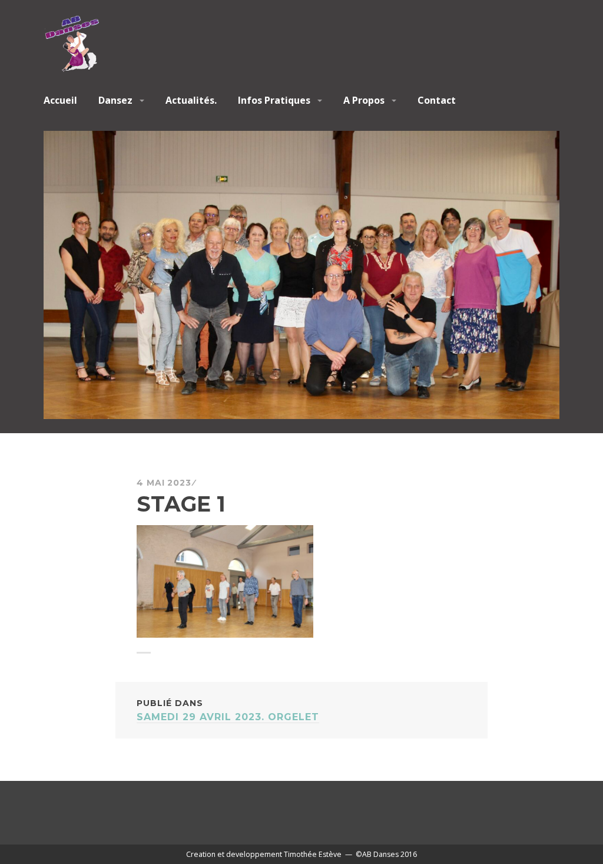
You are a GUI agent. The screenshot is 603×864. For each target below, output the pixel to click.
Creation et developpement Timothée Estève (264, 854)
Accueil (60, 100)
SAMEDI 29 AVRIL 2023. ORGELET (228, 710)
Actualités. (191, 100)
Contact (437, 100)
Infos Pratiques (274, 100)
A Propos (364, 100)
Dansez (115, 100)
